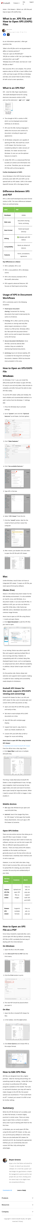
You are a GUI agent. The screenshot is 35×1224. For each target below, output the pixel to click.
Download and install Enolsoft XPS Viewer (17, 746)
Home (4, 9)
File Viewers (11, 9)
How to (24, 3)
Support (32, 2)
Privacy (20, 1221)
